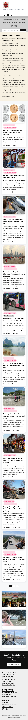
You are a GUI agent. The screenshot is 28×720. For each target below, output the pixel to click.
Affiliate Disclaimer (7, 707)
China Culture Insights (8, 685)
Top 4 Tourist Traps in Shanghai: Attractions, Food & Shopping (14, 274)
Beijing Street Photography (10, 692)
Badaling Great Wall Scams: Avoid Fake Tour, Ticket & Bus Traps (14, 559)
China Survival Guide (9, 125)
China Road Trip (6, 681)
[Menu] (11, 15)
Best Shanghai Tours (14, 646)
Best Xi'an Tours (14, 627)
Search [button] (23, 30)
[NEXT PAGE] (17, 586)
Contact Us (5, 702)
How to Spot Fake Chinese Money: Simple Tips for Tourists (12, 133)
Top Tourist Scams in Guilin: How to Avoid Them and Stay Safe (13, 365)
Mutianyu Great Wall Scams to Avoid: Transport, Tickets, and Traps (14, 416)
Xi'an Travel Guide (8, 315)
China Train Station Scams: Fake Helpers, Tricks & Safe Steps (13, 222)
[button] (17, 586)
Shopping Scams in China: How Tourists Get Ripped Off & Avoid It (13, 460)
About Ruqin (5, 700)
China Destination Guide (9, 673)
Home (3, 96)
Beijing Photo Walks (8, 691)
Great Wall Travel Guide (8, 679)
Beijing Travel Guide (9, 170)
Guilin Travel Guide (8, 358)
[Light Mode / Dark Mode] (5, 15)
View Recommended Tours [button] (14, 664)
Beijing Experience (7, 689)
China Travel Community (9, 696)
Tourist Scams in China (10, 127)
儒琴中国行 (5, 709)
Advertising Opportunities (9, 704)
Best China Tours (7, 694)
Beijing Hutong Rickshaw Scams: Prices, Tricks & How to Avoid (13, 509)
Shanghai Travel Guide (9, 266)
